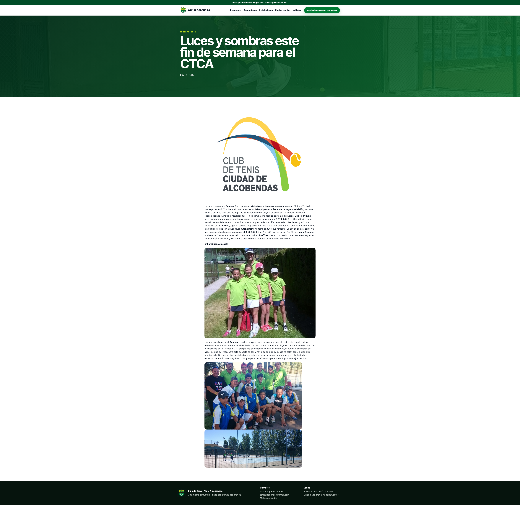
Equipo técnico (282, 10)
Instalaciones (266, 10)
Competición (250, 10)
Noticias (297, 10)
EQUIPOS (187, 75)
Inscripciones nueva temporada (322, 10)
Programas (235, 10)
